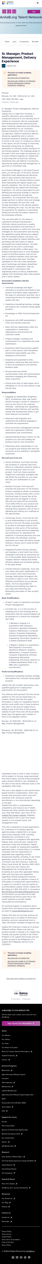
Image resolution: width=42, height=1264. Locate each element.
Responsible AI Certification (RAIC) (14, 1103)
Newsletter (6, 1221)
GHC (3, 1111)
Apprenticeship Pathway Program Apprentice (18, 1095)
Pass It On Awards (8, 1184)
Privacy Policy (6, 1231)
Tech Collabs (6, 1107)
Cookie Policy (6, 1237)
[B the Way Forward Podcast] (29, 1257)
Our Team (5, 1043)
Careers (4, 1060)
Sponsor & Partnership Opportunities (15, 1130)
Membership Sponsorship (11, 1134)
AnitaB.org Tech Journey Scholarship (15, 1188)
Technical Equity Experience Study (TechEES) (17, 1161)
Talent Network (7, 1082)
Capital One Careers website (14, 815)
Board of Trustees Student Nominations (16, 1051)
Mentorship (6, 1070)
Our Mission (6, 1035)
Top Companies (7, 1173)
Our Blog (5, 1202)
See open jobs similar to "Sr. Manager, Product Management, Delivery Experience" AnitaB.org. (22, 83)
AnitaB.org (30, 1251)
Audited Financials (8, 1055)
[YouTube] (21, 1257)
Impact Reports (7, 1165)
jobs (14, 41)
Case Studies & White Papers (12, 1157)
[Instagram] (4, 11)
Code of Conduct (8, 1242)
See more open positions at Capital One (21, 978)
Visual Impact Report (9, 1169)
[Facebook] (9, 11)
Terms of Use (6, 1234)
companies (24, 41)
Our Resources (7, 1198)
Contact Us (6, 1217)
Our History (6, 1039)
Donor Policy (6, 1245)
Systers (4, 1142)
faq (34, 11)
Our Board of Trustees (10, 1047)
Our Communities (8, 1138)
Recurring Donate (8, 1126)
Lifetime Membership (9, 1091)
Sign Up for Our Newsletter (20, 1023)
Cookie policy (26, 999)
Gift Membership (7, 1146)
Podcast (4, 1207)
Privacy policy (15, 999)
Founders (5, 1078)
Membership (6, 1086)
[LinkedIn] (14, 11)
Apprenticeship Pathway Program (13, 1074)
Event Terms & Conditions (11, 1239)
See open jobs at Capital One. (19, 78)
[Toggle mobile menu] (38, 3)
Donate (4, 1122)
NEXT (4, 1099)
